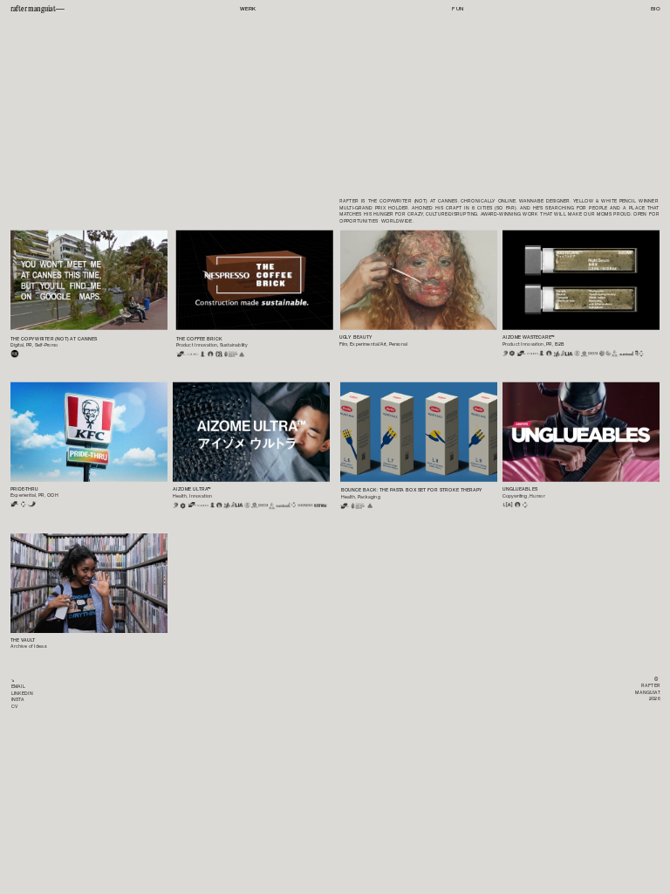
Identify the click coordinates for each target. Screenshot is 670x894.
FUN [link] (457, 8)
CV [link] (14, 706)
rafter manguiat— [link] (37, 8)
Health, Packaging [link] (360, 496)
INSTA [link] (17, 700)
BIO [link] (655, 8)
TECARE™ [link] (538, 337)
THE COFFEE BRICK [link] (199, 338)
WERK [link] (248, 8)
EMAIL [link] (18, 687)
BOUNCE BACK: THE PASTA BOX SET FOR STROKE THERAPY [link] (412, 490)
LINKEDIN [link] (22, 693)
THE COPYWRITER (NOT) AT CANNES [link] (53, 338)
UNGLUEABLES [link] (519, 489)
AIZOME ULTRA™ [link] (192, 489)
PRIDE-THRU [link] (24, 488)
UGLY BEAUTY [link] (356, 337)
